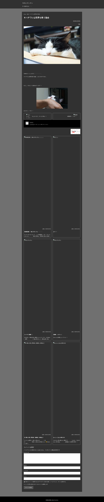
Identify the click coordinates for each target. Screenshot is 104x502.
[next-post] (37, 116)
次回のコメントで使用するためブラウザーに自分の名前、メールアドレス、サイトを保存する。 (46, 481)
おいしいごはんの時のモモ (59, 437)
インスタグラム (31, 124)
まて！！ (55, 231)
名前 (25, 465)
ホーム (25, 14)
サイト (25, 476)
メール (26, 470)
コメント (26, 452)
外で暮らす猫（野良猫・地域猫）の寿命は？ (34, 437)
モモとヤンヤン (27, 3)
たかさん (31, 122)
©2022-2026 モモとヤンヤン (52, 500)
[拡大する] (66, 89)
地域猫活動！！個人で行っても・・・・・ (33, 231)
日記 (28, 14)
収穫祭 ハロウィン (57, 334)
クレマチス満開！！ (28, 334)
